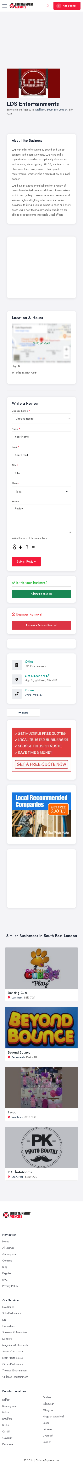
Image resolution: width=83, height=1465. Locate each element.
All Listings (8, 1248)
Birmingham (9, 1406)
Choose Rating (20, 411)
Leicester (48, 1429)
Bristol (5, 1425)
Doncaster (8, 1444)
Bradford (7, 1419)
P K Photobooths (20, 1172)
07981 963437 (34, 695)
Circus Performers (12, 1364)
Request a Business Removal (41, 625)
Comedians (8, 1326)
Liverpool (48, 1435)
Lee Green (18, 1177)
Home (5, 1241)
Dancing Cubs (17, 993)
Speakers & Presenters (14, 1332)
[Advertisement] (41, 44)
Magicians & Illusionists (15, 1345)
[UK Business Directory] (41, 814)
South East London (57, 109)
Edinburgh (48, 1404)
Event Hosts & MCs (12, 1358)
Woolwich (17, 1117)
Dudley (47, 1397)
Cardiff (6, 1431)
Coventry (7, 1438)
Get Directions (35, 676)
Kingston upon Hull (53, 1416)
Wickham (40, 109)
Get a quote (9, 1254)
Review (15, 501)
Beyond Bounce (19, 1052)
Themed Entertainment (14, 1370)
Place (15, 483)
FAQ (5, 1280)
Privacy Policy (10, 1286)
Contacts (7, 1260)
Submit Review (26, 561)
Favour (13, 1112)
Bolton (5, 1412)
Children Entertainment (15, 1377)
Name (15, 429)
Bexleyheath (18, 1057)
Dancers (7, 1339)
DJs (4, 1320)
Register (6, 1273)
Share (25, 712)
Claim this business (41, 594)
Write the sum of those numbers (29, 538)
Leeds (46, 1423)
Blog (5, 1267)
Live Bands (8, 1307)
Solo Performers (11, 1313)
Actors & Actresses (12, 1351)
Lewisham (17, 997)
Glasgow (48, 1410)
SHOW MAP (41, 343)
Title (14, 465)
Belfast (5, 1400)
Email (14, 447)
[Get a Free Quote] (41, 750)
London (47, 1442)
